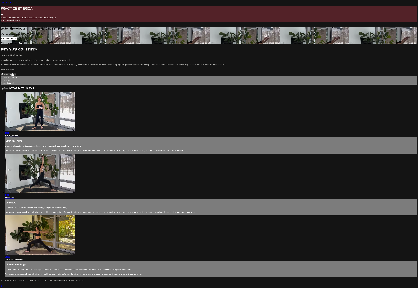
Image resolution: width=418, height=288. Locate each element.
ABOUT (14, 280)
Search (11, 17)
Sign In (17, 20)
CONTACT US (23, 280)
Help (31, 280)
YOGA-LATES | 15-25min (9, 55)
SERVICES (33, 17)
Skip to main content (10, 2)
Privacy (43, 280)
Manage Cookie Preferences (66, 280)
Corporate (24, 17)
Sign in (53, 17)
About (16, 17)
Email (13, 74)
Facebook (5, 74)
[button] (2, 14)
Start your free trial (9, 38)
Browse (4, 17)
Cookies (50, 280)
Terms (37, 280)
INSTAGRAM (6, 280)
